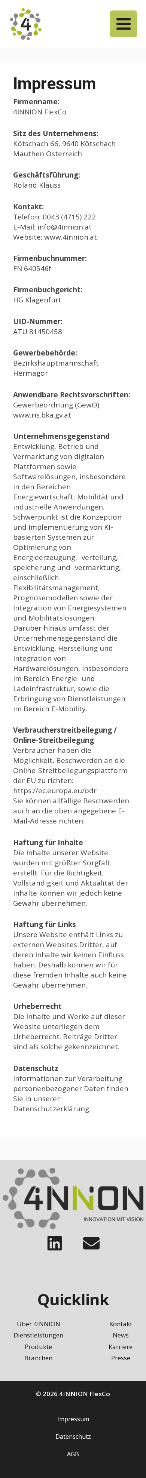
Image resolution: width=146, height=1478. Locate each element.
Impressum (73, 1419)
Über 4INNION (38, 1324)
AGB (73, 1454)
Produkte (38, 1346)
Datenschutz (73, 1436)
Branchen (38, 1358)
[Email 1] (91, 1243)
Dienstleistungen (38, 1335)
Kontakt (120, 1324)
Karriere (121, 1346)
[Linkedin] (54, 1243)
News (121, 1335)
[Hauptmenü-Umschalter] (123, 24)
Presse (120, 1358)
